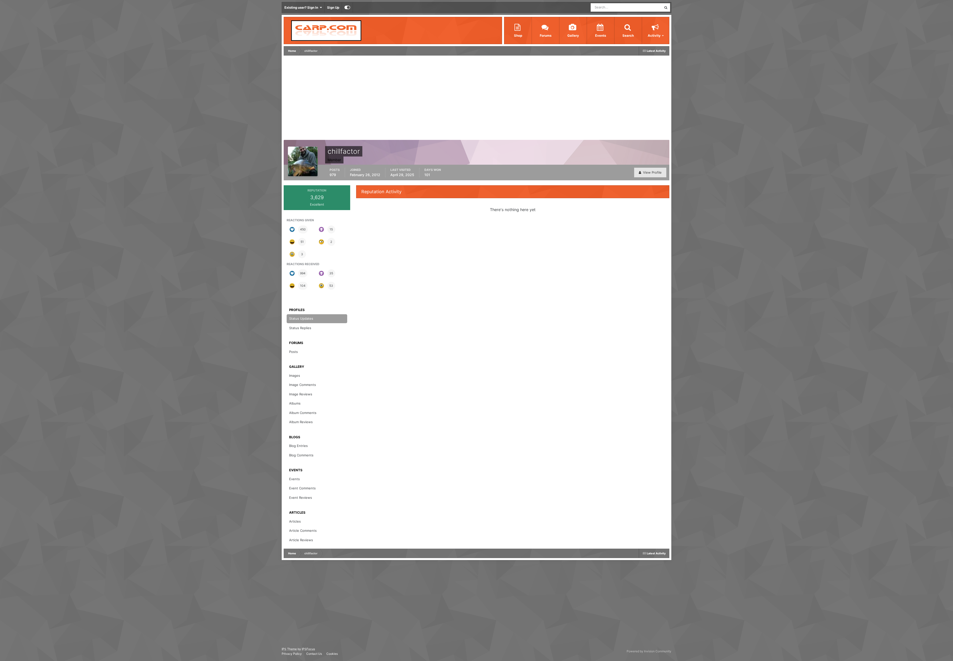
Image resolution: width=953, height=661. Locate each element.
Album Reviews (301, 422)
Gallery (573, 35)
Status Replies (300, 328)
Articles (295, 521)
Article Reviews (301, 540)
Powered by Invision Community (649, 651)
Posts (293, 352)
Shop (518, 35)
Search (628, 35)
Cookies (332, 654)
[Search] (666, 7)
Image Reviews (300, 394)
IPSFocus (308, 649)
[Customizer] (347, 7)
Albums (295, 403)
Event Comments (302, 488)
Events (600, 35)
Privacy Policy (292, 654)
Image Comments (302, 385)
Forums (545, 35)
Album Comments (302, 413)
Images (294, 376)
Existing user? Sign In (302, 7)
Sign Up (333, 7)
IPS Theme (289, 649)
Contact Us (314, 654)
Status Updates (644, 7)
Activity (654, 35)
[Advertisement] (375, 99)
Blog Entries (298, 446)
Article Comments (303, 531)
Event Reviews (300, 498)
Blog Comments (301, 455)
